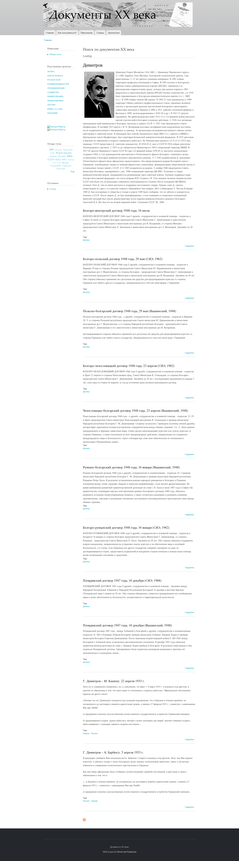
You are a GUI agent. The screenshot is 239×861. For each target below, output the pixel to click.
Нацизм (86, 733)
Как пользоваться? (67, 32)
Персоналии (87, 32)
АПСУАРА (51, 105)
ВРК (51, 149)
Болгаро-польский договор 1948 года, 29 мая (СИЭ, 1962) (122, 259)
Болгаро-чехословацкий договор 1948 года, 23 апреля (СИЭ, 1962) (128, 365)
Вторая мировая (63, 152)
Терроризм (66, 165)
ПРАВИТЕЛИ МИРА (55, 96)
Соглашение (55, 165)
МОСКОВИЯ (52, 113)
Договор (62, 156)
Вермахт (58, 149)
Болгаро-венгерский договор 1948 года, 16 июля (116, 210)
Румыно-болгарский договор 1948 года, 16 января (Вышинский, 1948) (131, 467)
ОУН (64, 159)
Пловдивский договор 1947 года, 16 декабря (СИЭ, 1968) (122, 580)
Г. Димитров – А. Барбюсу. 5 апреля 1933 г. (113, 752)
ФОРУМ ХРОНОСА (55, 76)
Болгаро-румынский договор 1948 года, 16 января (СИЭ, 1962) (126, 527)
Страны (100, 32)
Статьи (52, 189)
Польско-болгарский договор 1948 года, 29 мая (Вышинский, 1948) (129, 311)
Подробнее (189, 246)
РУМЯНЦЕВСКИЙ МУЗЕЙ (58, 84)
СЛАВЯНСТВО (53, 92)
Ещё (73, 171)
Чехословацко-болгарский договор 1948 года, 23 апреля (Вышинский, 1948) (135, 410)
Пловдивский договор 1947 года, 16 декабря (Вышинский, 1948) (127, 625)
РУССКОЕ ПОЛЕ (54, 80)
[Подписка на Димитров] (84, 819)
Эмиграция (60, 168)
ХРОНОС (51, 71)
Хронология (114, 32)
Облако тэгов (55, 54)
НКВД (58, 159)
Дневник (53, 156)
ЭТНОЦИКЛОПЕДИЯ (56, 88)
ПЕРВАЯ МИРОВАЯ (55, 101)
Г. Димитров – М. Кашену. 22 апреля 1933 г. (114, 681)
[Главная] (118, 15)
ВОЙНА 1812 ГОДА (55, 109)
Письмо (65, 162)
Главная (50, 32)
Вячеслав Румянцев (126, 851)
